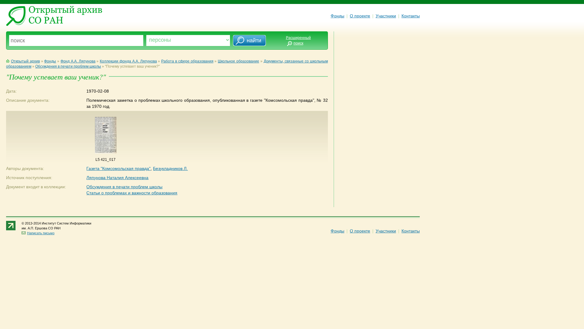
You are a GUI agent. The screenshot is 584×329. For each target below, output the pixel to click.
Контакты (410, 15)
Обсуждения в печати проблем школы (68, 66)
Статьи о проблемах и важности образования (131, 192)
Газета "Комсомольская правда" (118, 168)
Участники (386, 15)
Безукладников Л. (170, 168)
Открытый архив (25, 61)
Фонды (337, 15)
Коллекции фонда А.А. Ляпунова (128, 61)
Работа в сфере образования (187, 61)
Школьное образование (238, 61)
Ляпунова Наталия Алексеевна (117, 177)
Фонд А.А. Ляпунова (78, 61)
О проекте (360, 15)
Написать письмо (40, 233)
